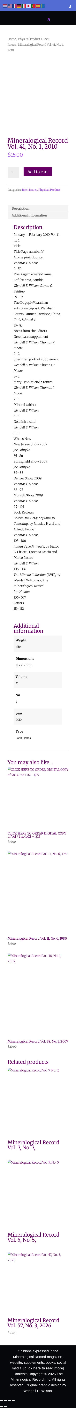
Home (12, 39)
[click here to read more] (43, 1368)
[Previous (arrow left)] (1, 1406)
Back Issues (29, 189)
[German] (19, 6)
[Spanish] (38, 6)
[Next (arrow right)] (5, 1406)
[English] (10, 6)
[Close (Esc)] (13, 1400)
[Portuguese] (33, 6)
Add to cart (37, 171)
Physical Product (29, 39)
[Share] (9, 1400)
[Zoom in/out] (1, 1400)
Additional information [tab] (29, 215)
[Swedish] (42, 6)
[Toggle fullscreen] (5, 1400)
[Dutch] (5, 6)
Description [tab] (20, 208)
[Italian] (24, 6)
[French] (14, 6)
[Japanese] (28, 6)
